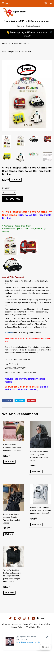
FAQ (39, 627)
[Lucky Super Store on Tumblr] (28, 619)
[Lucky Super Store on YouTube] (33, 619)
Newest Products (19, 43)
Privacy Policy (44, 624)
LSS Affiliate (30, 627)
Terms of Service (30, 624)
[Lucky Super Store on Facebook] (14, 619)
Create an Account (33, 26)
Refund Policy (16, 627)
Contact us (16, 624)
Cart (50, 3)
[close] (50, 32)
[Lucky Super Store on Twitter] (10, 619)
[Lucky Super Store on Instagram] (24, 619)
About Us (6, 624)
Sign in (19, 26)
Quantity (6, 188)
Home (4, 43)
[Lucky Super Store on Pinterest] (19, 619)
